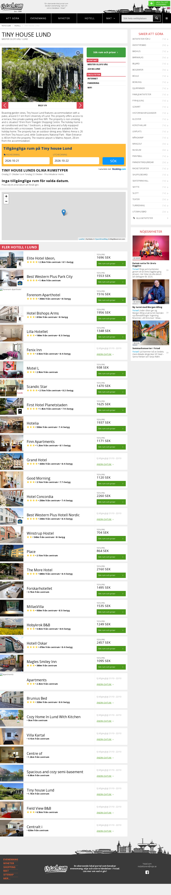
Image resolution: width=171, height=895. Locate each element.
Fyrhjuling (138, 100)
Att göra (12, 18)
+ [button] (6, 196)
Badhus (136, 51)
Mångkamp (137, 137)
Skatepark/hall (140, 180)
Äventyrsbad (139, 45)
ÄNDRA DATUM (104, 354)
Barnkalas (137, 57)
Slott (135, 193)
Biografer (137, 69)
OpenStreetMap (101, 239)
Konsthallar (139, 125)
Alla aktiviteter (144, 218)
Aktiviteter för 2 (141, 39)
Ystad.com (6, 25)
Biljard (136, 63)
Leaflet (81, 239)
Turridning (138, 205)
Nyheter (64, 18)
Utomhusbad (139, 211)
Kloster (136, 119)
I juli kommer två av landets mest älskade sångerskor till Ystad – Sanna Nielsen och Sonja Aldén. (148, 354)
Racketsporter (140, 168)
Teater (136, 199)
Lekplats (136, 131)
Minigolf (137, 143)
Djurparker (138, 88)
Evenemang (38, 18)
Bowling (137, 82)
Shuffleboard (140, 174)
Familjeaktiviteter (141, 94)
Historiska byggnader (144, 113)
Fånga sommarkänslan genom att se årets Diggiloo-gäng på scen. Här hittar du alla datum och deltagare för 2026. (146, 273)
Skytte (135, 187)
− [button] (6, 201)
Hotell (90, 18)
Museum (136, 150)
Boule (135, 76)
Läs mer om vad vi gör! (95, 871)
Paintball (137, 156)
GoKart (136, 106)
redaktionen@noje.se (147, 866)
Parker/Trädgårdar (143, 162)
